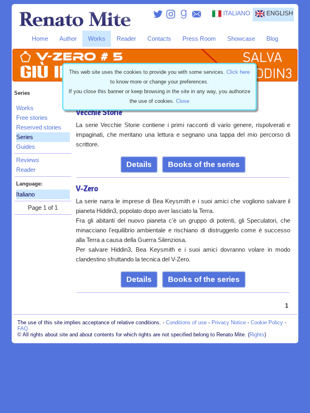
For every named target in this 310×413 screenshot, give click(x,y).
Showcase (241, 38)
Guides (25, 147)
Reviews (27, 160)
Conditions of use (186, 322)
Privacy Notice (229, 322)
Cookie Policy (267, 322)
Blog (272, 38)
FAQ (22, 328)
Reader (126, 38)
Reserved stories (38, 127)
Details (139, 164)
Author (68, 38)
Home (40, 38)
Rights (256, 335)
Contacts (159, 38)
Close (182, 101)
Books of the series (204, 164)
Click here (238, 72)
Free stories (32, 118)
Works (96, 38)
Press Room (199, 38)
